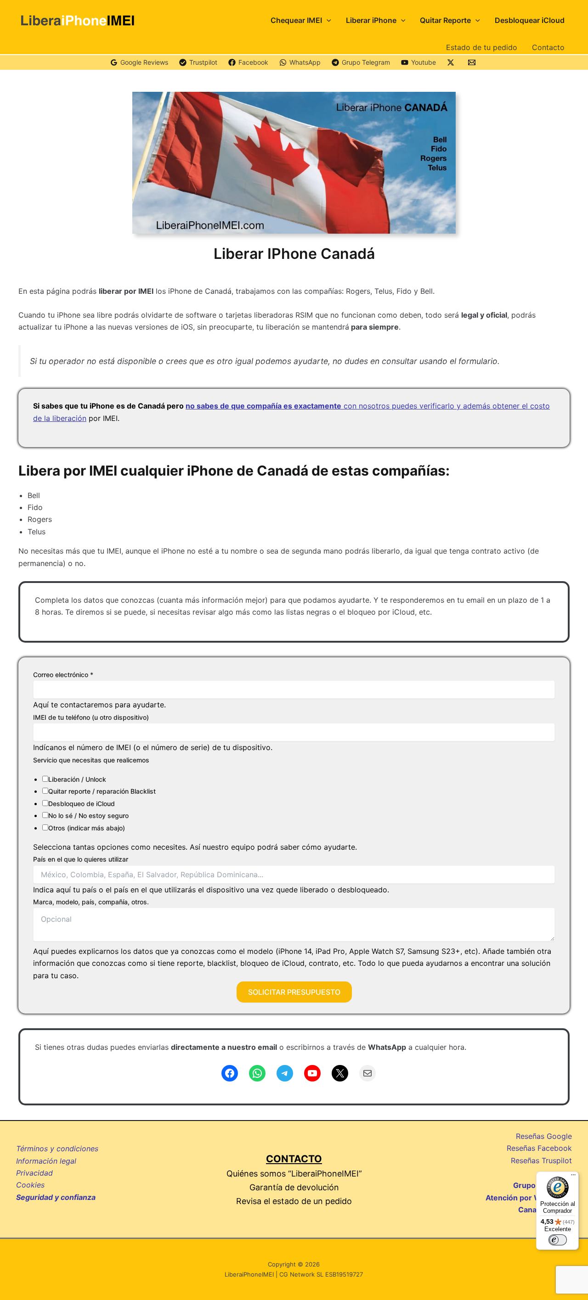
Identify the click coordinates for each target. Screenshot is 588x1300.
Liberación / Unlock (77, 779)
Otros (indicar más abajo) (86, 828)
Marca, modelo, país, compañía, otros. (91, 902)
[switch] (557, 1239)
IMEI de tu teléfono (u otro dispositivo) (91, 717)
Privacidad (34, 1172)
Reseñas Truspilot (541, 1160)
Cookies (30, 1184)
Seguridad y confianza (56, 1197)
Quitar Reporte (445, 20)
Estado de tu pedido (481, 47)
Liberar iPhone (371, 20)
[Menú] (573, 1176)
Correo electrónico (63, 674)
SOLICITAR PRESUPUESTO (294, 992)
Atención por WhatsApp (529, 1197)
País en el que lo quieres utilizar (80, 859)
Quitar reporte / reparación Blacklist (102, 791)
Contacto (548, 47)
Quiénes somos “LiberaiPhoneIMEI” (294, 1173)
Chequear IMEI (296, 20)
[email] (473, 62)
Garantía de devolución (294, 1187)
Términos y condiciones (57, 1148)
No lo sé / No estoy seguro (88, 815)
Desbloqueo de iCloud (81, 803)
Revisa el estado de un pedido (294, 1201)
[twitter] (452, 62)
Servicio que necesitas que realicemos (91, 760)
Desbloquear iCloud (530, 20)
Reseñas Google (544, 1136)
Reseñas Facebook (539, 1148)
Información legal (46, 1161)
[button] (326, 20)
